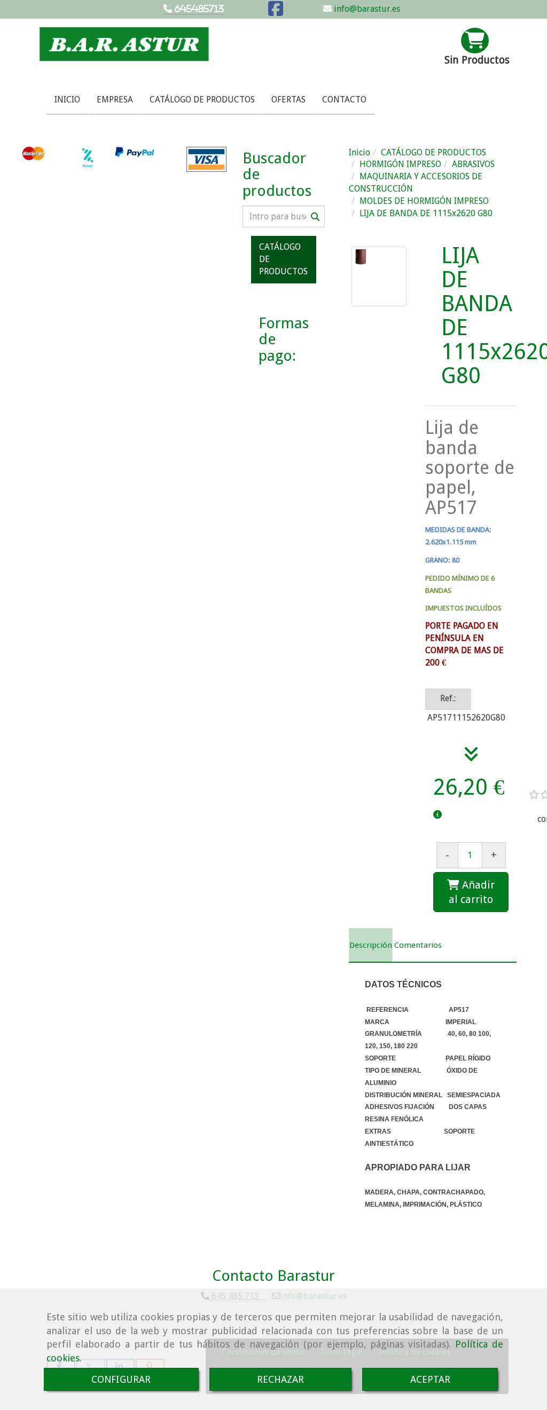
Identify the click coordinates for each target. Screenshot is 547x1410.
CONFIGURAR (121, 1379)
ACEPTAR (430, 1379)
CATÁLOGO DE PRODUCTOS (202, 99)
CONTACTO (344, 99)
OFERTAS (288, 99)
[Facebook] (275, 12)
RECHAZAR (280, 1379)
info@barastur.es (366, 9)
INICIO (67, 99)
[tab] (371, 945)
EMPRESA (115, 99)
